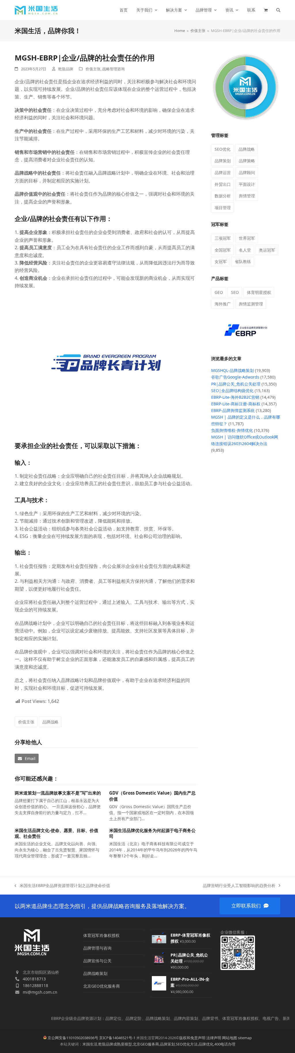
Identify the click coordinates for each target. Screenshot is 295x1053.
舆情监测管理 (251, 304)
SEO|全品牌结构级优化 (232, 390)
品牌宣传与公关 (97, 960)
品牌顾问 (247, 172)
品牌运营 (223, 172)
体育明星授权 (259, 292)
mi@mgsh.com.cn (40, 992)
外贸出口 (223, 184)
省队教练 (243, 261)
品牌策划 (223, 160)
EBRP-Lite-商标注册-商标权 (235, 404)
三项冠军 (223, 238)
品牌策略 (247, 160)
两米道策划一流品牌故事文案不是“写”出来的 (58, 793)
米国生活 (89, 1044)
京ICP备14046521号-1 (117, 1037)
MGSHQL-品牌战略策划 (232, 370)
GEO (219, 292)
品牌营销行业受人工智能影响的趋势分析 (239, 886)
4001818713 (34, 979)
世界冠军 (247, 238)
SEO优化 (222, 149)
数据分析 (223, 195)
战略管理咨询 (113, 68)
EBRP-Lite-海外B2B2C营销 (235, 397)
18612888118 (35, 985)
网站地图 (229, 1037)
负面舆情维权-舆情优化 (232, 430)
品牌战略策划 (95, 973)
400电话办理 (224, 1044)
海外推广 (223, 304)
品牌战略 (50, 722)
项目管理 (223, 207)
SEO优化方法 (187, 1044)
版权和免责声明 (192, 1037)
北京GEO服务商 (146, 1044)
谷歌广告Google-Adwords (235, 377)
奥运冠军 (267, 250)
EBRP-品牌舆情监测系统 (233, 410)
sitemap (245, 1037)
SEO (235, 292)
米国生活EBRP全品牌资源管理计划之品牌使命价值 (62, 886)
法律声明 (213, 1037)
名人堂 (245, 250)
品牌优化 (205, 1044)
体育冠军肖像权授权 (101, 935)
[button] (266, 10)
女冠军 (221, 261)
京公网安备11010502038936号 (73, 1037)
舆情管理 (247, 195)
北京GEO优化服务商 (101, 986)
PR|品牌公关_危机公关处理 (235, 384)
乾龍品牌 (65, 68)
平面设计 (247, 184)
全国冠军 (223, 250)
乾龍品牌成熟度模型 (115, 1044)
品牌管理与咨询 (97, 948)
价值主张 (93, 68)
